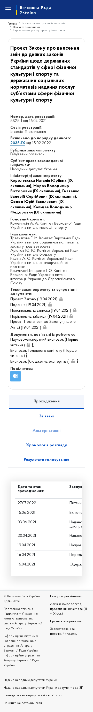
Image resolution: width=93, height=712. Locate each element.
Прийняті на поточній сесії (23, 703)
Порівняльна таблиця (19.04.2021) (39, 317)
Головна (12, 23)
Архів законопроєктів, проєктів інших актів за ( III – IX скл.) (69, 609)
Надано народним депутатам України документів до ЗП (43, 688)
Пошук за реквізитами (26, 27)
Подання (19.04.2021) (28, 305)
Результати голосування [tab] (46, 460)
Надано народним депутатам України (30, 680)
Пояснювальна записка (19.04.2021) (40, 311)
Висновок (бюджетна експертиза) (39, 361)
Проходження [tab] (47, 401)
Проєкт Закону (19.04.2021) (33, 299)
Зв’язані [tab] (46, 416)
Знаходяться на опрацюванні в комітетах (33, 695)
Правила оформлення (66, 621)
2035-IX (17, 143)
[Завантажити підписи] (61, 299)
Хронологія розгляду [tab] (46, 445)
